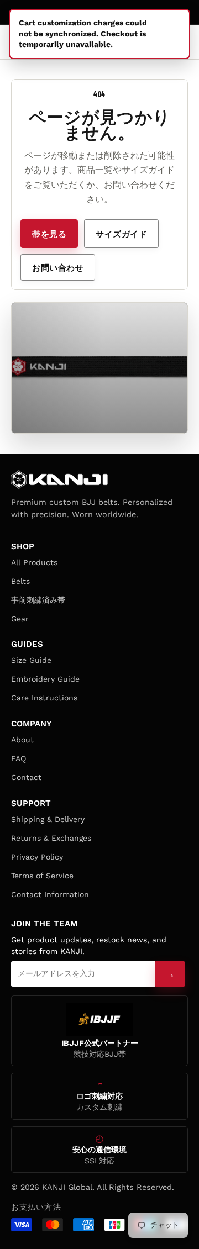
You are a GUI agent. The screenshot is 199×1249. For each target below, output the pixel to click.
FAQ (18, 758)
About (22, 739)
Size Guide (31, 660)
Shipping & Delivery (48, 819)
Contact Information (50, 894)
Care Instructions (44, 697)
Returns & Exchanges (51, 838)
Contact (26, 777)
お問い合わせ (57, 267)
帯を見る (49, 234)
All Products (34, 562)
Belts (20, 581)
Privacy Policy (37, 856)
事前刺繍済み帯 (38, 599)
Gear (20, 618)
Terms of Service (42, 875)
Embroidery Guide (45, 678)
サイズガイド (121, 234)
